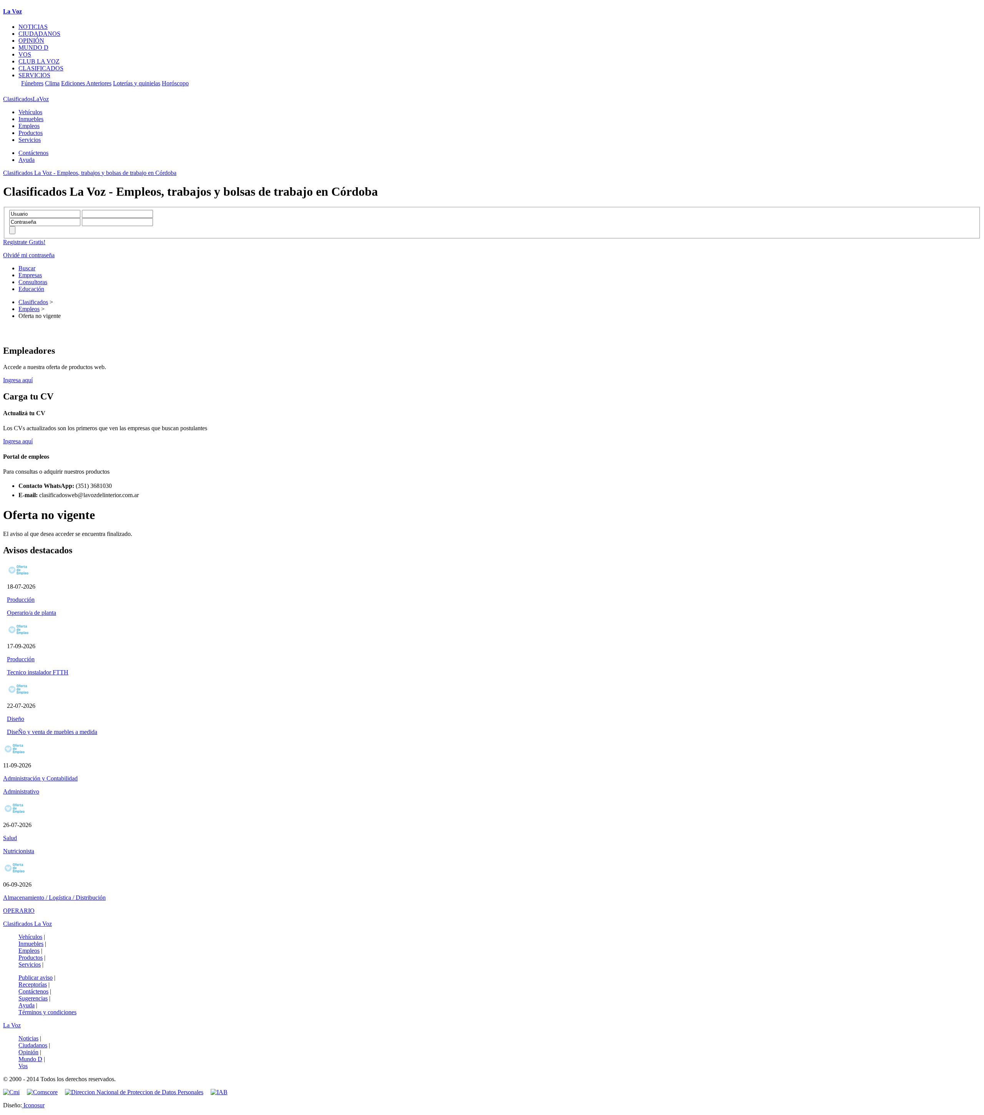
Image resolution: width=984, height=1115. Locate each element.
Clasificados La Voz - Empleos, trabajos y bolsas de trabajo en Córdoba (89, 173)
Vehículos (30, 112)
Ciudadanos (32, 1045)
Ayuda (26, 159)
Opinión (28, 1052)
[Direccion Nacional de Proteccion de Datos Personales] (137, 1092)
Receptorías (32, 984)
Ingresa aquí (18, 380)
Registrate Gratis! (24, 242)
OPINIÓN (31, 40)
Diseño (15, 719)
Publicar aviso (35, 977)
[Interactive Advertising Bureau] (219, 1092)
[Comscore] (45, 1092)
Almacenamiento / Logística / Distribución (54, 897)
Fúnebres (32, 83)
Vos (23, 1066)
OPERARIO (19, 910)
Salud (10, 838)
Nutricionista (18, 851)
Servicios (29, 139)
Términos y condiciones (47, 1012)
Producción (21, 599)
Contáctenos (33, 153)
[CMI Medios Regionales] (14, 1092)
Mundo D (30, 1059)
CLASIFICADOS (40, 68)
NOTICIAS (33, 26)
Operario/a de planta (31, 612)
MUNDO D (33, 47)
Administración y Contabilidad (40, 778)
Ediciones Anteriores (86, 83)
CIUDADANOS (39, 33)
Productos (30, 133)
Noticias (28, 1038)
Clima (52, 83)
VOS (24, 54)
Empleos (29, 126)
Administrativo (21, 791)
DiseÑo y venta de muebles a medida (52, 732)
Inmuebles (30, 119)
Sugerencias (33, 998)
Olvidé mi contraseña (29, 255)
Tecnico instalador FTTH (37, 672)
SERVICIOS (34, 75)
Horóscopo (175, 83)
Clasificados (33, 302)
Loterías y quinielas (136, 83)
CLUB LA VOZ (39, 61)
